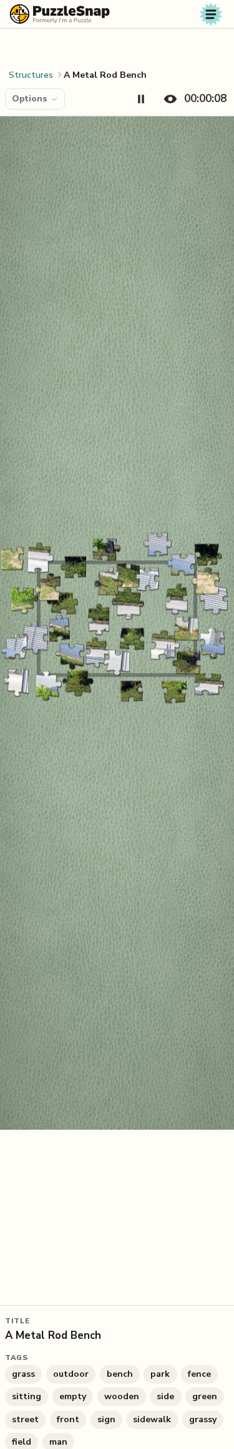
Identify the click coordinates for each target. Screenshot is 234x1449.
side (165, 1396)
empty (72, 1396)
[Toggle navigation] (211, 14)
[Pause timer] (141, 99)
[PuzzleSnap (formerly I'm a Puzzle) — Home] (60, 14)
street (25, 1419)
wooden (121, 1396)
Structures (31, 75)
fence (199, 1374)
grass (23, 1374)
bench (120, 1374)
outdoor (71, 1374)
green (204, 1396)
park (160, 1374)
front (68, 1419)
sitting (26, 1396)
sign (106, 1419)
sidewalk (152, 1419)
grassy (203, 1419)
